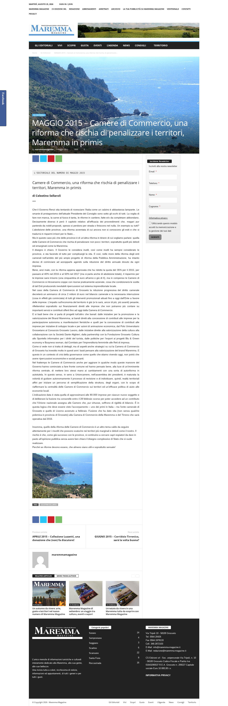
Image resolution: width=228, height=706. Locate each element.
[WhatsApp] (58, 158)
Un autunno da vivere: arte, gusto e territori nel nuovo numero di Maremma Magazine (48, 611)
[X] (192, 18)
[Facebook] (181, 18)
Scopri (71, 45)
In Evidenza (37, 605)
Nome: (153, 195)
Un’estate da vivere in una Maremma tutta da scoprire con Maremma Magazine (122, 611)
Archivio (115, 9)
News (126, 45)
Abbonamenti (89, 9)
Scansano (94, 653)
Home (34, 53)
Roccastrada (95, 663)
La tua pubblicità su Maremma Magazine (143, 9)
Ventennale (173, 9)
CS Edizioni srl (59, 9)
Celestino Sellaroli (49, 505)
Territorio (161, 45)
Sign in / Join (66, 4)
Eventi (98, 45)
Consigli (140, 45)
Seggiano (93, 643)
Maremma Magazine (39, 9)
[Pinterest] (51, 158)
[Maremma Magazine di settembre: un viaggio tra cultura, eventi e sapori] (85, 593)
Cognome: (154, 206)
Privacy (33, 14)
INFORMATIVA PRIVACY (158, 675)
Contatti (186, 9)
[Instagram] (186, 18)
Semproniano (95, 638)
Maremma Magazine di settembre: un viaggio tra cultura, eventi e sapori (82, 611)
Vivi (60, 45)
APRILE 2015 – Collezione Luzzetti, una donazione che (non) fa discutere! (56, 538)
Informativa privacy (158, 218)
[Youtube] (197, 18)
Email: (153, 171)
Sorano (92, 633)
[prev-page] (133, 576)
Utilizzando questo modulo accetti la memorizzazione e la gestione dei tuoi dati (163, 227)
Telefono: (154, 183)
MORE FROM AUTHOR (66, 576)
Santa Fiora (94, 658)
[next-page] (137, 576)
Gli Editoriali (44, 45)
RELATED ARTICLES (43, 576)
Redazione (74, 9)
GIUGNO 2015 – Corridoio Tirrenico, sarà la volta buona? (117, 538)
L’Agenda (112, 45)
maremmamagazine (44, 149)
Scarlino (93, 648)
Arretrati (104, 9)
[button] (194, 45)
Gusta (85, 45)
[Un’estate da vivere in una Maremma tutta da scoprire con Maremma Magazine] (122, 593)
